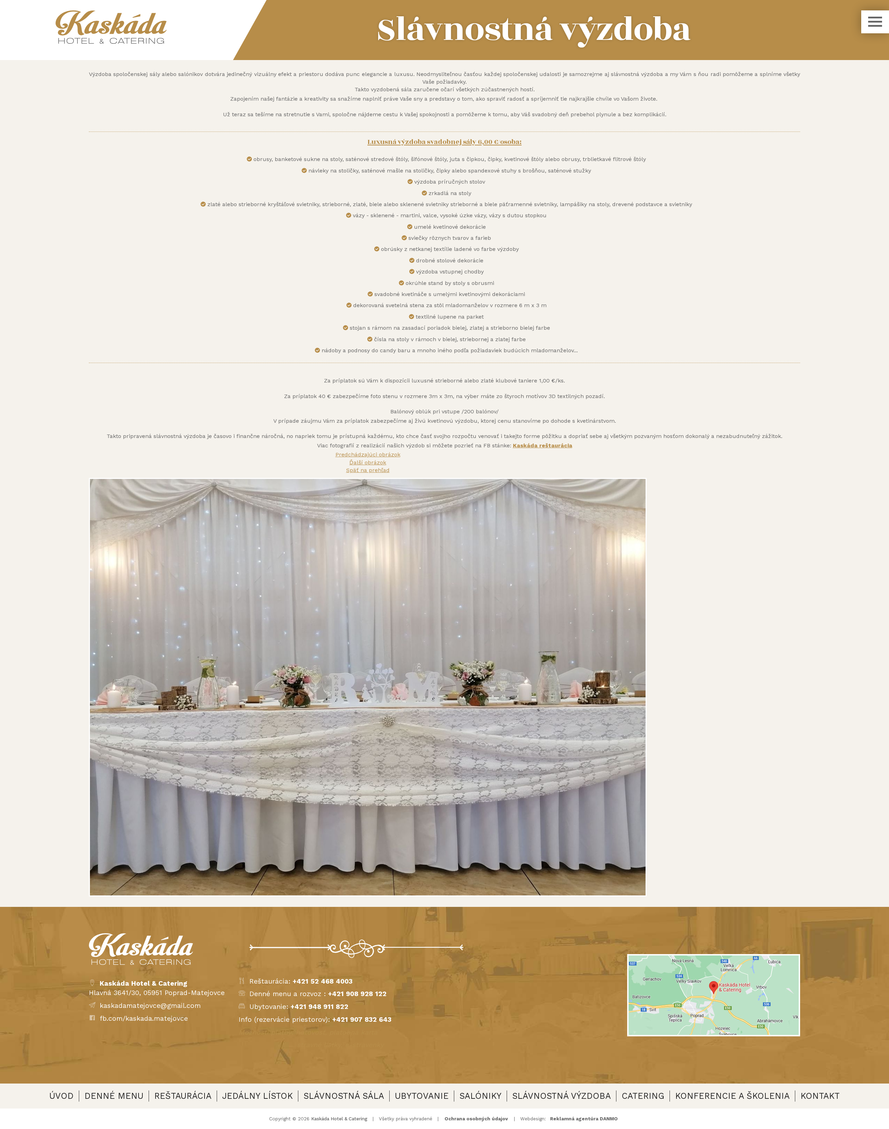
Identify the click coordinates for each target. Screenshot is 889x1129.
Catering (643, 1096)
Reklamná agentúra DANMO (584, 1118)
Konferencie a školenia (732, 1096)
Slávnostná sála (344, 1096)
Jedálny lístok (257, 1096)
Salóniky (480, 1096)
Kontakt (820, 1096)
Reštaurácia (182, 1096)
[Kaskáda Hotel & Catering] (111, 27)
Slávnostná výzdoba (561, 1096)
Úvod (61, 1096)
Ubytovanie (422, 1096)
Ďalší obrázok (367, 462)
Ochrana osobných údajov (476, 1118)
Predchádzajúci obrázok (367, 454)
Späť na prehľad (368, 470)
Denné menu (113, 1096)
